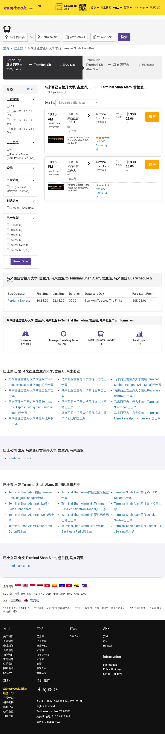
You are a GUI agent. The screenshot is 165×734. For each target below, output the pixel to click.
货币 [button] (127, 7)
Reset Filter (20, 261)
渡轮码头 (42, 673)
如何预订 (8, 654)
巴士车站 (42, 645)
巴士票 (18, 48)
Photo (99, 145)
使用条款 (8, 711)
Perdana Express (19, 300)
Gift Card (75, 636)
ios (105, 641)
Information (110, 664)
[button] (118, 7)
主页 (6, 48)
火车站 (40, 659)
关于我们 (8, 636)
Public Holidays (112, 669)
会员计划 (8, 697)
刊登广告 (8, 716)
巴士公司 (42, 641)
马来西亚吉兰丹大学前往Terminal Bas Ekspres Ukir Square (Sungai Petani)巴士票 (31, 407)
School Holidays (112, 673)
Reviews (100, 141)
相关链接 (8, 702)
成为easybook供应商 (15, 688)
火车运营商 (43, 654)
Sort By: (49, 102)
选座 (152, 117)
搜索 (124, 37)
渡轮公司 (42, 668)
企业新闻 (8, 645)
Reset (31, 89)
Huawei (107, 645)
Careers (7, 673)
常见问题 (8, 659)
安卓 (105, 636)
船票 (39, 663)
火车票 (40, 650)
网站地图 (8, 668)
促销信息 (8, 650)
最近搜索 (106, 7)
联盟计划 (8, 693)
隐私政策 (8, 707)
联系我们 (155, 7)
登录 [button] (94, 7)
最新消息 (8, 641)
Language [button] (140, 7)
